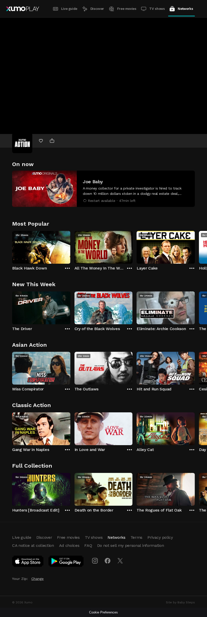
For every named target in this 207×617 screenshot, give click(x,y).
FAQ (88, 545)
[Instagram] (95, 561)
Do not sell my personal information (130, 545)
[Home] (22, 9)
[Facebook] (107, 561)
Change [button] (37, 579)
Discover (97, 9)
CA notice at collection (33, 545)
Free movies (126, 9)
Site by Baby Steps (180, 602)
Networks (185, 9)
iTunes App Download (28, 562)
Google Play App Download (66, 562)
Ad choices (69, 545)
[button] (103, 189)
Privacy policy (160, 537)
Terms (136, 537)
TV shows (157, 9)
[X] (120, 561)
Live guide (69, 9)
